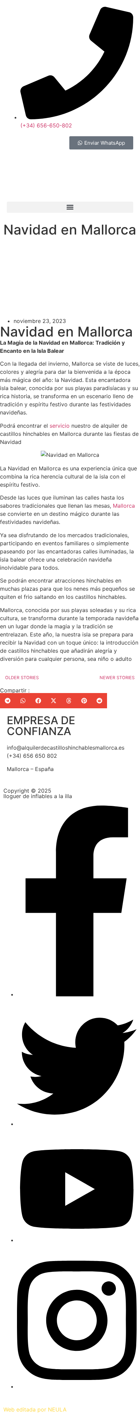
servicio (60, 425)
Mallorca (124, 505)
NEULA (57, 1409)
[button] (70, 207)
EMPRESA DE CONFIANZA (41, 726)
